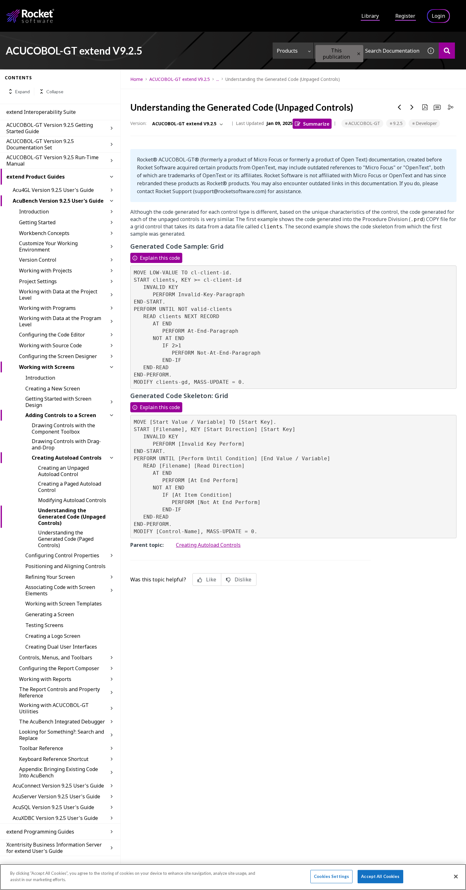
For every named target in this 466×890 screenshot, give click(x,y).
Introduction (34, 211)
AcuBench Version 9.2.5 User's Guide (58, 200)
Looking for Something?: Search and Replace (61, 735)
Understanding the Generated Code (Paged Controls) (66, 538)
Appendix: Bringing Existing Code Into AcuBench (58, 772)
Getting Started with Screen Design (58, 402)
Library (370, 15)
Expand (22, 91)
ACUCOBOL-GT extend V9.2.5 (179, 79)
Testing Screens (44, 625)
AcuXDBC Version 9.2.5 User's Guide (55, 818)
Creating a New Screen (52, 388)
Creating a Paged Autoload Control (69, 487)
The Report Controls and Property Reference (59, 692)
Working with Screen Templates (63, 603)
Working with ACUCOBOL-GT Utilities (54, 708)
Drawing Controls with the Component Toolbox (63, 428)
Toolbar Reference (41, 748)
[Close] (456, 876)
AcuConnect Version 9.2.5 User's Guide (58, 785)
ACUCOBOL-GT (364, 123)
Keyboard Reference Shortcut (53, 759)
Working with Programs (47, 307)
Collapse (54, 91)
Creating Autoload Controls (66, 457)
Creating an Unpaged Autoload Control (63, 471)
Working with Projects (45, 270)
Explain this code (160, 257)
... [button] (217, 79)
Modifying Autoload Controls (72, 500)
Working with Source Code (50, 345)
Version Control (37, 259)
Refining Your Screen (50, 576)
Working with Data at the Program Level (60, 321)
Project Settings (38, 281)
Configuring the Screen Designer (58, 356)
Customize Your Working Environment (48, 246)
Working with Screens (46, 366)
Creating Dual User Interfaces (61, 646)
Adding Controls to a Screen (60, 415)
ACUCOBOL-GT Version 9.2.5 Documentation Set (40, 144)
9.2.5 (398, 123)
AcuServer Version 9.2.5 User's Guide (56, 796)
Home (136, 79)
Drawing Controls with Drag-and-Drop (66, 444)
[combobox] (368, 51)
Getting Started (37, 222)
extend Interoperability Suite (41, 111)
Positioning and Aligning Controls (65, 566)
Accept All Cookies (380, 876)
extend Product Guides (35, 176)
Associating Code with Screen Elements (60, 590)
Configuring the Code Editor (52, 334)
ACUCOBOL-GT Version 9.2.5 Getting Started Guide (49, 128)
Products (287, 50)
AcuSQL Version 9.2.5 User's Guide (53, 807)
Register (405, 15)
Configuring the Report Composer (59, 668)
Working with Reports (45, 679)
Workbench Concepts (44, 233)
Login (438, 15)
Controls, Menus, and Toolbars (55, 657)
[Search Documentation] (447, 51)
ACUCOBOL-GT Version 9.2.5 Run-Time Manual (52, 160)
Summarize (316, 124)
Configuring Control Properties (62, 555)
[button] (358, 53)
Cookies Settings (331, 876)
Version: (138, 123)
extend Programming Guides (40, 831)
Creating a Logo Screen (52, 635)
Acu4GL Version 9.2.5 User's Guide (53, 190)
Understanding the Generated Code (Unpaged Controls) (72, 516)
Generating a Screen (49, 614)
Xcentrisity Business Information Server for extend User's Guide (54, 847)
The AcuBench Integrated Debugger (62, 721)
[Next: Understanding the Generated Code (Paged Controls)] (412, 107)
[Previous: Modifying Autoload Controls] (399, 107)
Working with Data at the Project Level (58, 294)
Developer (426, 123)
